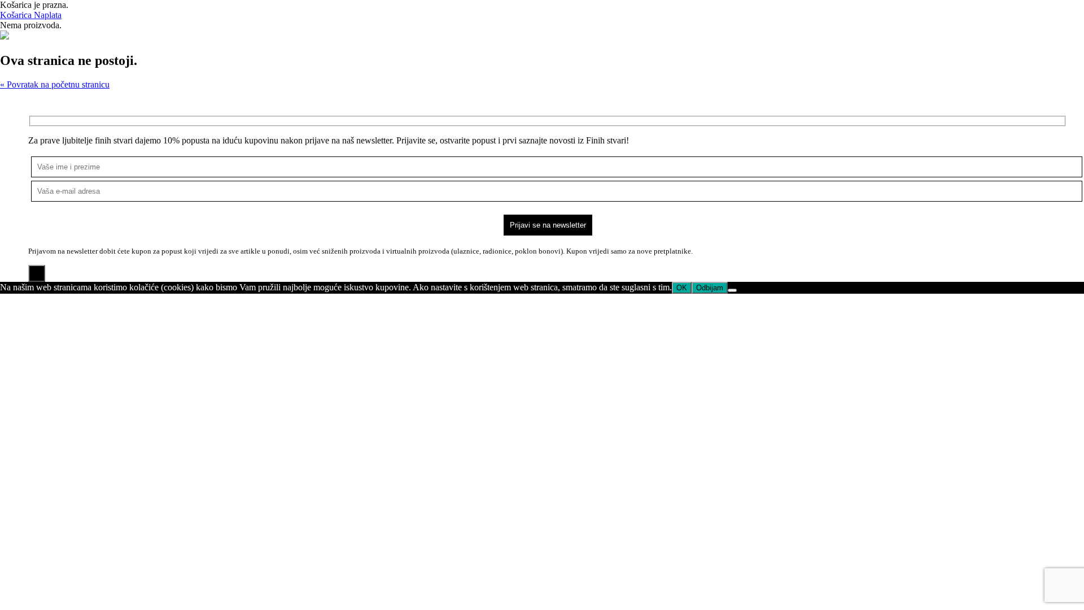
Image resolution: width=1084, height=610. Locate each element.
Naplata (48, 15)
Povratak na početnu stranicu (55, 84)
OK (681, 288)
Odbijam (709, 288)
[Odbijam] (732, 290)
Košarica (17, 15)
